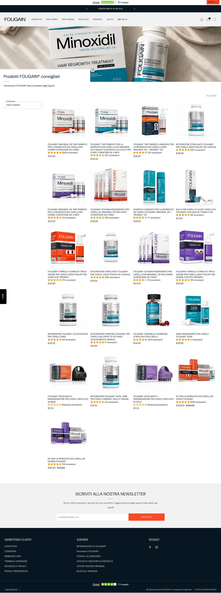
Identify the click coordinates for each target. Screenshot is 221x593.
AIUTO (110, 19)
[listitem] (110, 8)
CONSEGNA (10, 551)
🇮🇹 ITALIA (122, 19)
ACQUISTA (36, 19)
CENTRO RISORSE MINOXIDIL (91, 566)
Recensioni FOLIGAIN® (88, 551)
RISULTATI (84, 19)
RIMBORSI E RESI (13, 556)
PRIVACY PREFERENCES (16, 571)
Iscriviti (146, 517)
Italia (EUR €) (11, 589)
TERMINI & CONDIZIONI (16, 561)
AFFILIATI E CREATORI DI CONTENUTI (95, 561)
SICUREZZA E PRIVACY (15, 566)
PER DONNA (68, 19)
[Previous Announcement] (87, 9)
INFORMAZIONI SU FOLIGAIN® (91, 546)
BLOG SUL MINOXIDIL (87, 571)
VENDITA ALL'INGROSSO (89, 556)
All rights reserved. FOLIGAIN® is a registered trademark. (169, 589)
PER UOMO (52, 19)
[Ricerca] (214, 19)
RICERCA (97, 19)
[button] (55, 152)
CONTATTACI (11, 546)
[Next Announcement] (134, 9)
